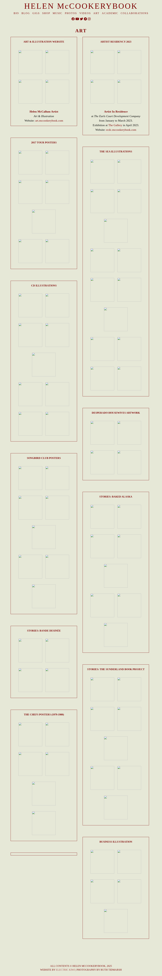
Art (96, 13)
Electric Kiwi (65, 969)
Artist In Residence (116, 111)
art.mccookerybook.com (49, 120)
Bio (16, 13)
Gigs (36, 13)
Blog (26, 13)
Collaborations (134, 13)
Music (57, 13)
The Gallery (115, 125)
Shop (46, 13)
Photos (71, 13)
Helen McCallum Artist (44, 111)
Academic (110, 13)
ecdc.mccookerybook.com (121, 129)
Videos (85, 13)
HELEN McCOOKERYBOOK (81, 6)
